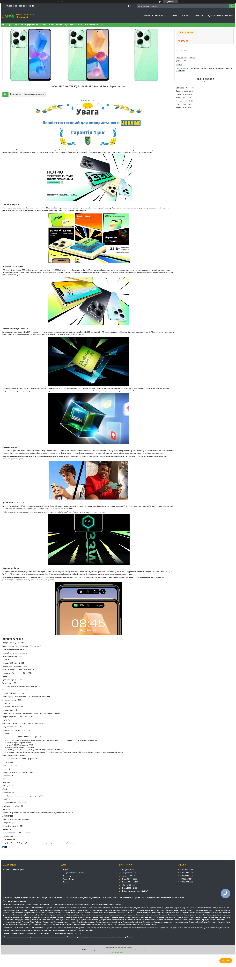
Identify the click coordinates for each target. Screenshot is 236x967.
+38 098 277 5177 (186, 879)
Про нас (220, 16)
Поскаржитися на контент (125, 950)
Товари (8, 25)
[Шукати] (232, 6)
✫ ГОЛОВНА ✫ (147, 16)
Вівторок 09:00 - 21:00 (130, 873)
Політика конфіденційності (144, 950)
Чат (227, 961)
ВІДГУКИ (211, 16)
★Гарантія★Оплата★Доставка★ (75, 873)
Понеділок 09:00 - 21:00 (131, 870)
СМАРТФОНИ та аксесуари (14, 870)
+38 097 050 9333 (186, 870)
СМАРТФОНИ (160, 16)
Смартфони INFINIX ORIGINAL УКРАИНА (39, 25)
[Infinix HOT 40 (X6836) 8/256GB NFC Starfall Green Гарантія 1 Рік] (184, 122)
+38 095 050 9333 (186, 873)
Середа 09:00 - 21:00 (129, 876)
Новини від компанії (70, 876)
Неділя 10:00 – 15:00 (129, 888)
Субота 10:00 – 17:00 (129, 885)
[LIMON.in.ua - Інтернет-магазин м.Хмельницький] (8, 16)
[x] (6, 848)
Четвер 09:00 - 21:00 (129, 879)
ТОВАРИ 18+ (199, 16)
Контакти (229, 16)
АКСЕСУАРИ (173, 16)
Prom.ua (129, 947)
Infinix (40, 208)
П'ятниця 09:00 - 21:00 (130, 882)
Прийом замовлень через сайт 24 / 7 (135, 891)
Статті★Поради (68, 879)
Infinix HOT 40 (88, 100)
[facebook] (3, 848)
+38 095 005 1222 (186, 882)
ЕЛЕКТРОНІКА (186, 16)
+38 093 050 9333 (186, 876)
